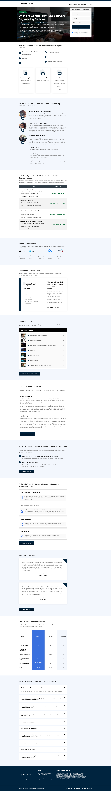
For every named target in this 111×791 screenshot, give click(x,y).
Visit (22, 691)
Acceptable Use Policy (87, 788)
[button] (43, 335)
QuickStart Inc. (41, 788)
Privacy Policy (76, 33)
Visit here (78, 778)
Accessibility (69, 788)
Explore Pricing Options (53, 307)
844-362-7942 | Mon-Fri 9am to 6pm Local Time (80, 4)
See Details (88, 30)
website (39, 781)
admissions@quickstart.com (26, 779)
